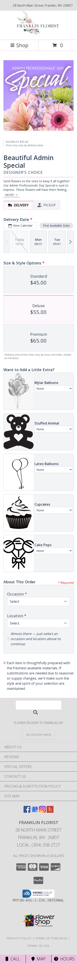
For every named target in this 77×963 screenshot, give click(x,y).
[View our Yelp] (50, 811)
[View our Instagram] (42, 811)
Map (40, 959)
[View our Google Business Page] (34, 811)
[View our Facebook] (27, 811)
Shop (22, 45)
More (9, 195)
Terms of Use (38, 946)
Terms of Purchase (51, 938)
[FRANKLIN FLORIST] (38, 34)
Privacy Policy (19, 938)
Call (14, 959)
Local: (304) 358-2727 (38, 845)
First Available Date (56, 225)
